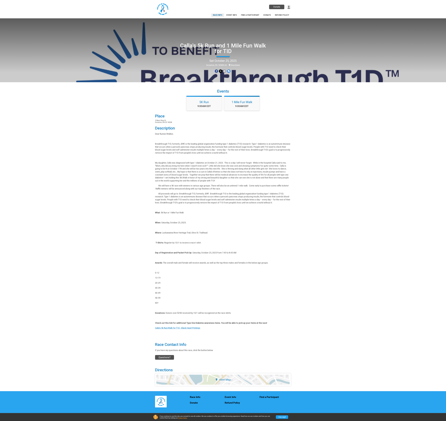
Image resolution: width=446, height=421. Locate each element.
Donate (276, 7)
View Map (225, 379)
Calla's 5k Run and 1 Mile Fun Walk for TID (223, 48)
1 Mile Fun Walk (242, 102)
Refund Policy (282, 15)
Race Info (217, 15)
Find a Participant (250, 15)
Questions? (165, 357)
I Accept (282, 417)
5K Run (204, 102)
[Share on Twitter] (220, 71)
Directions (235, 65)
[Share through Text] (229, 71)
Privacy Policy (182, 418)
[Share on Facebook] (216, 71)
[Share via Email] (224, 71)
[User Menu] (289, 7)
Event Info (231, 15)
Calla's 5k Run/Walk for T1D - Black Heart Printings (177, 328)
